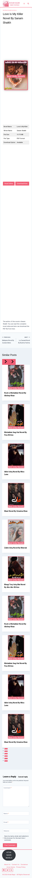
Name (6, 813)
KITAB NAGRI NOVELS (9, 855)
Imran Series (11, 867)
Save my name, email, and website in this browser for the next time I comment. (16, 838)
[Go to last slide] (5, 362)
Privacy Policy (20, 867)
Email (6, 822)
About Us (7, 864)
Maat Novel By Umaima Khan (15, 511)
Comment (7, 788)
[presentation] (16, 377)
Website (6, 831)
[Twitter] (7, 870)
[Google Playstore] (11, 870)
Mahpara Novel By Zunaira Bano (8, 340)
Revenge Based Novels (10, 10)
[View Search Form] (28, 3)
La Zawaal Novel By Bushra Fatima (24, 340)
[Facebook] (3, 870)
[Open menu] (24, 3)
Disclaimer (24, 864)
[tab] (6, 748)
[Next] (12, 362)
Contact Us (15, 864)
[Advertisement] (16, 44)
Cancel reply (23, 777)
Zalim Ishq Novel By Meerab (15, 548)
